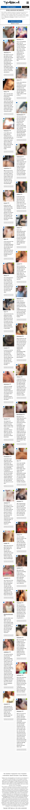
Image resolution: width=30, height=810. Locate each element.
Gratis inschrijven (11, 7)
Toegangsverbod (14, 773)
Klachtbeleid (8, 773)
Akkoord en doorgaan (15, 21)
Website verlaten (15, 23)
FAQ (4, 773)
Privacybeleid (23, 773)
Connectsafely (5, 796)
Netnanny (25, 795)
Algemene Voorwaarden (14, 775)
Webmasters (25, 775)
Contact (20, 775)
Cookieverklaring (6, 775)
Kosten (19, 773)
